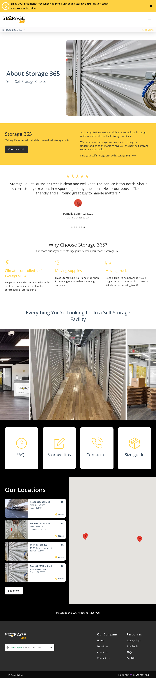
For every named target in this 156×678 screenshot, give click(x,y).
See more (14, 590)
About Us (102, 652)
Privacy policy (15, 674)
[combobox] (29, 647)
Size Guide (132, 646)
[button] (72, 227)
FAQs (129, 652)
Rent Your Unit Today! (23, 8)
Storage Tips (133, 640)
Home (100, 640)
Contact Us (103, 658)
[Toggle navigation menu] (151, 20)
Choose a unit (16, 149)
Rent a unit (148, 29)
